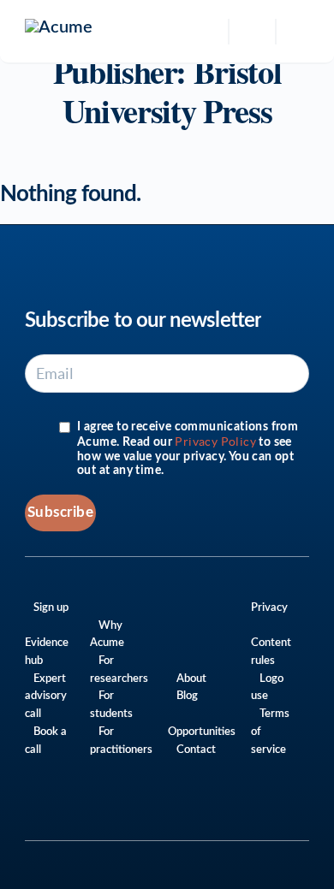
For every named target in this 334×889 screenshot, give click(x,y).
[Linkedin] (212, 811)
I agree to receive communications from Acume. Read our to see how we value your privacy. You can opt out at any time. (187, 449)
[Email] (281, 811)
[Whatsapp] (188, 811)
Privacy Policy (215, 441)
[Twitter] (235, 811)
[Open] (252, 31)
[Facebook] (258, 811)
